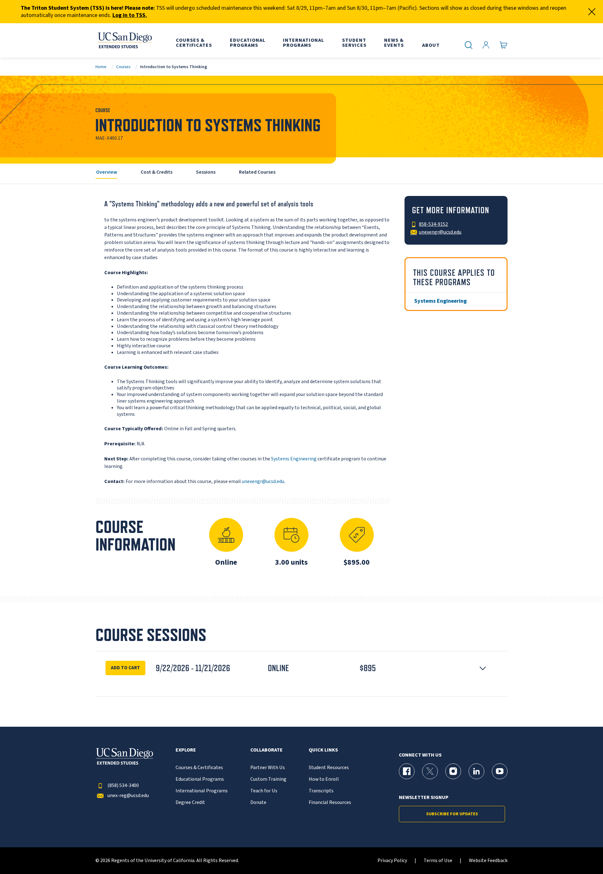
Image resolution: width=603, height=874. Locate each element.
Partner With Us (267, 767)
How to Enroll (324, 779)
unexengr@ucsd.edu (263, 481)
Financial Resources (330, 802)
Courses (123, 67)
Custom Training (268, 779)
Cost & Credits (156, 172)
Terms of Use (438, 860)
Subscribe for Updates (452, 814)
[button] (301, 668)
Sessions (205, 172)
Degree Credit (190, 802)
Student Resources (329, 767)
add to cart (125, 667)
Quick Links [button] (323, 750)
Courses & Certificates (199, 767)
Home (100, 67)
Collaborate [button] (266, 750)
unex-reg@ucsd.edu (128, 795)
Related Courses (257, 172)
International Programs (202, 791)
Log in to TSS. (129, 15)
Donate (258, 802)
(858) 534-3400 (123, 785)
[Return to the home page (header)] (124, 40)
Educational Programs (200, 779)
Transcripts (321, 791)
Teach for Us (263, 791)
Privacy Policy (392, 860)
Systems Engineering (294, 458)
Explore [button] (186, 750)
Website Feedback (488, 860)
